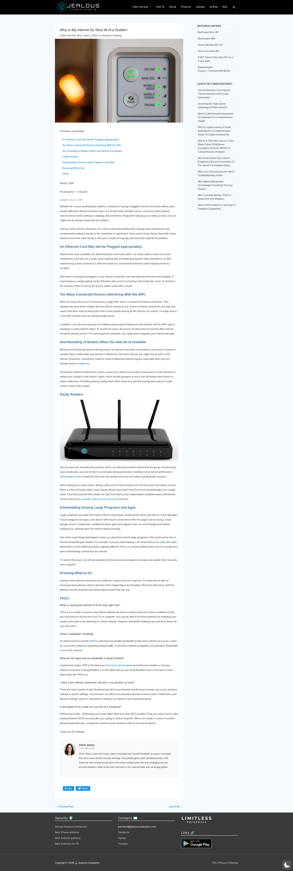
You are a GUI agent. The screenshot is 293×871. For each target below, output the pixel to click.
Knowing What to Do (73, 168)
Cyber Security (140, 6)
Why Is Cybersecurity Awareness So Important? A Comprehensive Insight (215, 117)
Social (172, 6)
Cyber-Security (68, 35)
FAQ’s (65, 173)
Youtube (123, 843)
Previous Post (64, 806)
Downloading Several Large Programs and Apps (88, 162)
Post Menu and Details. (72, 131)
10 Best (213, 6)
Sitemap (233, 863)
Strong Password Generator (71, 826)
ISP (93, 641)
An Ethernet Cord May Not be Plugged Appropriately (90, 139)
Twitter (122, 838)
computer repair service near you (98, 499)
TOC (214, 863)
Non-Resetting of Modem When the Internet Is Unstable (92, 151)
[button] (234, 7)
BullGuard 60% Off (208, 32)
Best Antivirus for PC (67, 843)
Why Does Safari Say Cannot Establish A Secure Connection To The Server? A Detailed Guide (216, 162)
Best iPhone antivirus (67, 832)
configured (83, 363)
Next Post (176, 806)
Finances (186, 6)
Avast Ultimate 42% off (210, 45)
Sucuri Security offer (209, 51)
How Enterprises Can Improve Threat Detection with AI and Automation (214, 94)
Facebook (123, 832)
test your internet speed (119, 665)
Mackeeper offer (206, 38)
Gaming (200, 6)
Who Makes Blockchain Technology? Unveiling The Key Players (215, 185)
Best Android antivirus (67, 838)
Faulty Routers (70, 156)
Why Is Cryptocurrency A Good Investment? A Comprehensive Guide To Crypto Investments (214, 131)
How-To (160, 6)
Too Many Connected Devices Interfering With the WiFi (91, 145)
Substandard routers (71, 476)
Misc (225, 6)
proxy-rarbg (159, 542)
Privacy (223, 863)
